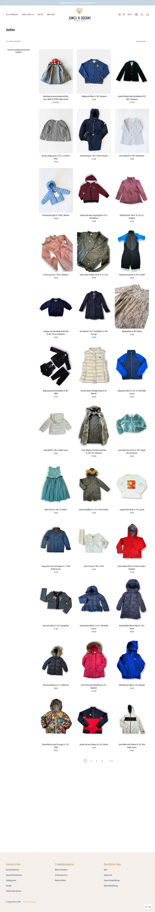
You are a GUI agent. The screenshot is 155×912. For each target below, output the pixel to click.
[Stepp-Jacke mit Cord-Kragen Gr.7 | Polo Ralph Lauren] (56, 541)
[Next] (148, 3)
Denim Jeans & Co (61, 875)
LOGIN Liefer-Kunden (13, 891)
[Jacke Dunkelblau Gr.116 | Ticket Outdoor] (94, 484)
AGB (105, 869)
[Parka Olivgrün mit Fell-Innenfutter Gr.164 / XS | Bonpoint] (94, 425)
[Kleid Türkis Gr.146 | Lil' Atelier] (56, 484)
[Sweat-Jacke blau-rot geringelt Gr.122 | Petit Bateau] (94, 190)
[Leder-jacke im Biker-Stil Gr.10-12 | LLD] (94, 249)
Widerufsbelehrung (111, 885)
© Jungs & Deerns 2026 (13, 901)
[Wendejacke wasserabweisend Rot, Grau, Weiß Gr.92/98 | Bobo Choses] (56, 71)
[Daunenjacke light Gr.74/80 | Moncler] (56, 190)
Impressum (108, 875)
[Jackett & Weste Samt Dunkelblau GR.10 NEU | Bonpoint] (132, 71)
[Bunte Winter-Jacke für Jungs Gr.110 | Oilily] (56, 719)
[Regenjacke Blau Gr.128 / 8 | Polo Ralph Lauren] (132, 366)
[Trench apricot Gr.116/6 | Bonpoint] (56, 249)
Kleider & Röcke (60, 880)
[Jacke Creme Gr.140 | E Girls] (94, 541)
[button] (12, 14)
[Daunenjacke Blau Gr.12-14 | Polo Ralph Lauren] (94, 600)
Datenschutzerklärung (112, 880)
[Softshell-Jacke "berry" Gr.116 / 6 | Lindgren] (132, 190)
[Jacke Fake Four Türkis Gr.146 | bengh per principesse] (132, 425)
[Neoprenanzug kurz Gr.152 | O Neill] (132, 249)
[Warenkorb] (147, 14)
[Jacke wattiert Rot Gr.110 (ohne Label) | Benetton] (132, 541)
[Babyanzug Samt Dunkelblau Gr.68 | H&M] (56, 366)
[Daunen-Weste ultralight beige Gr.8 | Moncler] (94, 366)
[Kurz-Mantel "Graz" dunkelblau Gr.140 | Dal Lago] (94, 306)
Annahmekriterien (12, 869)
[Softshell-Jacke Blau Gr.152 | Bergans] (132, 660)
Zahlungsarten (11, 880)
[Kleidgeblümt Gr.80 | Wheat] (132, 306)
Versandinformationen (14, 875)
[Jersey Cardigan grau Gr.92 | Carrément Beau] (56, 131)
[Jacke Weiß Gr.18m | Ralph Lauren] (56, 425)
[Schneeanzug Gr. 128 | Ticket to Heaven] (94, 131)
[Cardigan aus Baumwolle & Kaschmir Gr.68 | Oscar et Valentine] (56, 306)
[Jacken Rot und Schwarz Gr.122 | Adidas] (94, 719)
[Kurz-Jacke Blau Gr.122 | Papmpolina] (56, 600)
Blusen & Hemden (61, 869)
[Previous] (7, 3)
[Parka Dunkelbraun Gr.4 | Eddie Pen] (56, 660)
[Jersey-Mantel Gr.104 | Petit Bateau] (132, 131)
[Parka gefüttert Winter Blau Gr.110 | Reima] (132, 600)
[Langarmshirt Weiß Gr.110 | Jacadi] (132, 484)
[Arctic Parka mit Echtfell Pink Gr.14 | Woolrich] (94, 660)
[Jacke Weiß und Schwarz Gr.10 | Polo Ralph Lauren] (132, 719)
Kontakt (8, 885)
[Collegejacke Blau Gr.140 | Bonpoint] (94, 71)
